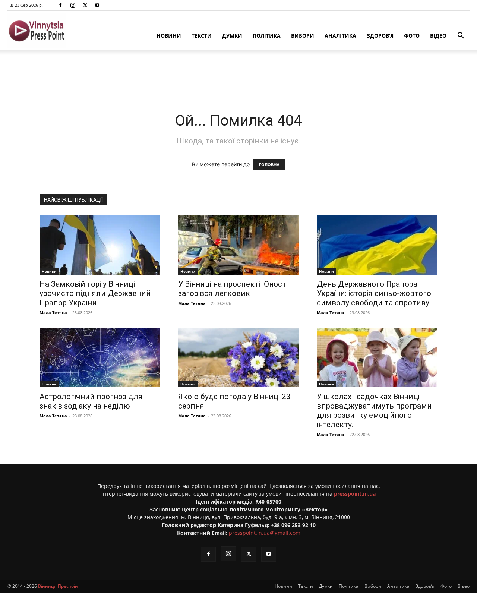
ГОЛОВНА (269, 164)
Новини (169, 35)
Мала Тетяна (53, 312)
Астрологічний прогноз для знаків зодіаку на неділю (91, 401)
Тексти (202, 35)
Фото (412, 35)
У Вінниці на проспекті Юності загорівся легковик (233, 289)
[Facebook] (60, 5)
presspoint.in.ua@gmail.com (264, 532)
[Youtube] (97, 5)
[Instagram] (72, 5)
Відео (438, 35)
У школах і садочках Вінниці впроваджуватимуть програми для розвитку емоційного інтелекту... (374, 410)
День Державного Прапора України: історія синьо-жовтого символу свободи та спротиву (374, 293)
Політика (267, 35)
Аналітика (340, 35)
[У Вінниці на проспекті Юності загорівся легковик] (238, 245)
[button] (461, 36)
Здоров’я (380, 35)
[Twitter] (85, 5)
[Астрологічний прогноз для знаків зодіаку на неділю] (100, 357)
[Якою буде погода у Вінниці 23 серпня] (238, 357)
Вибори (302, 35)
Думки (232, 35)
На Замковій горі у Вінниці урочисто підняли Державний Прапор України (95, 293)
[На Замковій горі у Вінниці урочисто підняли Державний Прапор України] (100, 245)
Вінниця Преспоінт (59, 586)
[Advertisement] (238, 76)
